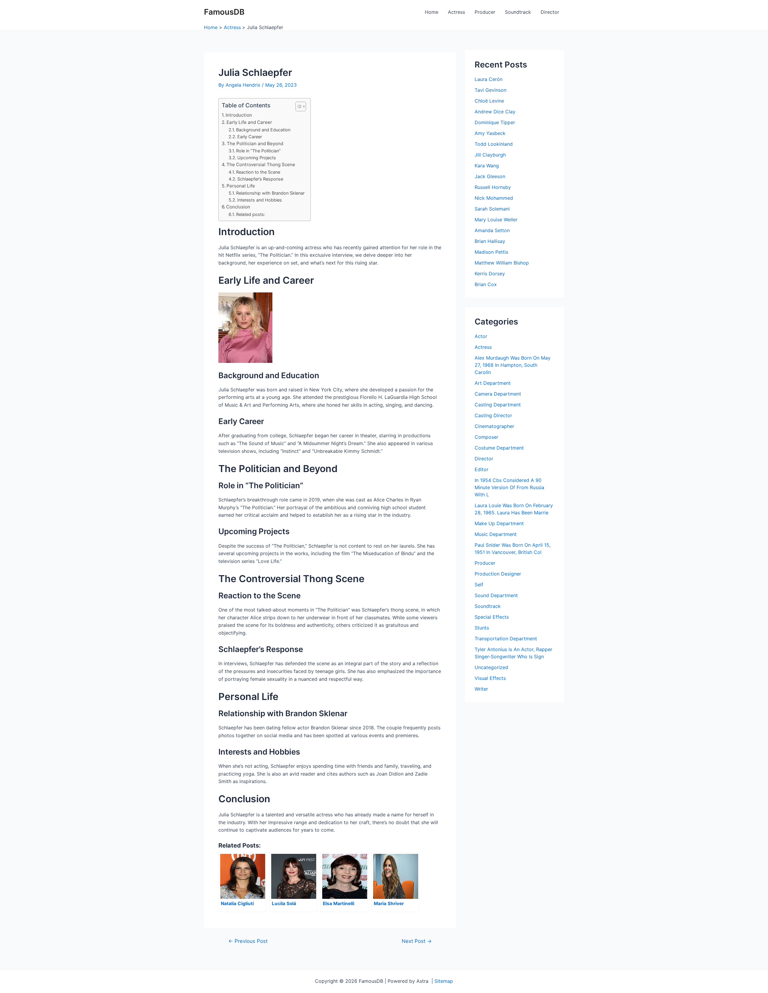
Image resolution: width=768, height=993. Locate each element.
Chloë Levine (489, 101)
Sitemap (443, 981)
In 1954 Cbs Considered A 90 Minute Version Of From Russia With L (509, 487)
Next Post (417, 941)
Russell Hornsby (493, 187)
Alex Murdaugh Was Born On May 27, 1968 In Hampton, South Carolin (512, 365)
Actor (481, 336)
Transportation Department (506, 639)
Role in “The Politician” (258, 150)
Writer (481, 689)
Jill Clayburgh (490, 155)
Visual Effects (490, 678)
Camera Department (498, 394)
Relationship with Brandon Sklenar (270, 193)
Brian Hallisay (490, 241)
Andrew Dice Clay (495, 112)
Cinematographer (494, 426)
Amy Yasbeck (490, 133)
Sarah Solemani (492, 209)
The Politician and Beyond (255, 143)
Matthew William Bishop (502, 263)
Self (479, 585)
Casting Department (498, 405)
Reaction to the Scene (258, 172)
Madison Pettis (491, 252)
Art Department (493, 383)
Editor (481, 469)
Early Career (249, 136)
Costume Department (499, 448)
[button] (297, 106)
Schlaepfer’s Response (260, 178)
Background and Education (263, 129)
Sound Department (496, 595)
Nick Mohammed (494, 198)
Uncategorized (491, 667)
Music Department (496, 534)
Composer (486, 437)
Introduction (239, 115)
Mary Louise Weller (496, 220)
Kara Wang (487, 166)
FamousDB (224, 11)
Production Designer (498, 574)
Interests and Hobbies (259, 199)
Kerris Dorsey (490, 274)
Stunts (482, 628)
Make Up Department (499, 523)
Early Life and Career (249, 122)
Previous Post (248, 941)
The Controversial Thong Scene (260, 164)
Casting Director (493, 415)
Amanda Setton (492, 230)
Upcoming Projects (256, 157)
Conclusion (238, 207)
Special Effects (492, 617)
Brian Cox (486, 284)
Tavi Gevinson (490, 90)
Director (550, 12)
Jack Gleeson (490, 176)
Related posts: (250, 214)
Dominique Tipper (495, 122)
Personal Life (240, 186)
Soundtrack (518, 12)
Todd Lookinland (494, 144)
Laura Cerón (488, 79)
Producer (485, 12)
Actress (456, 12)
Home (431, 12)
